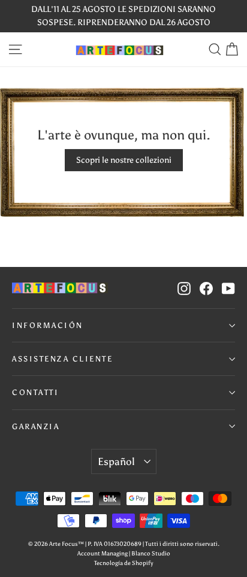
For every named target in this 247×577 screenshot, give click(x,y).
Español (116, 461)
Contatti (35, 392)
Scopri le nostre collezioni (123, 160)
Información (47, 325)
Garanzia (35, 426)
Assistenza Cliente (62, 358)
